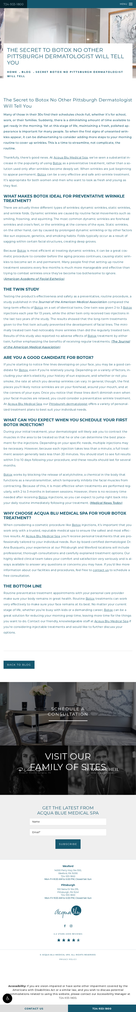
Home (12, 72)
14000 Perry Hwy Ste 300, (68, 872)
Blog (26, 72)
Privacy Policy (68, 959)
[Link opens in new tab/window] (65, 925)
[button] (7, 998)
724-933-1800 (14, 4)
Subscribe (68, 844)
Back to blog (19, 664)
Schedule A (68, 711)
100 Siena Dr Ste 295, (68, 890)
